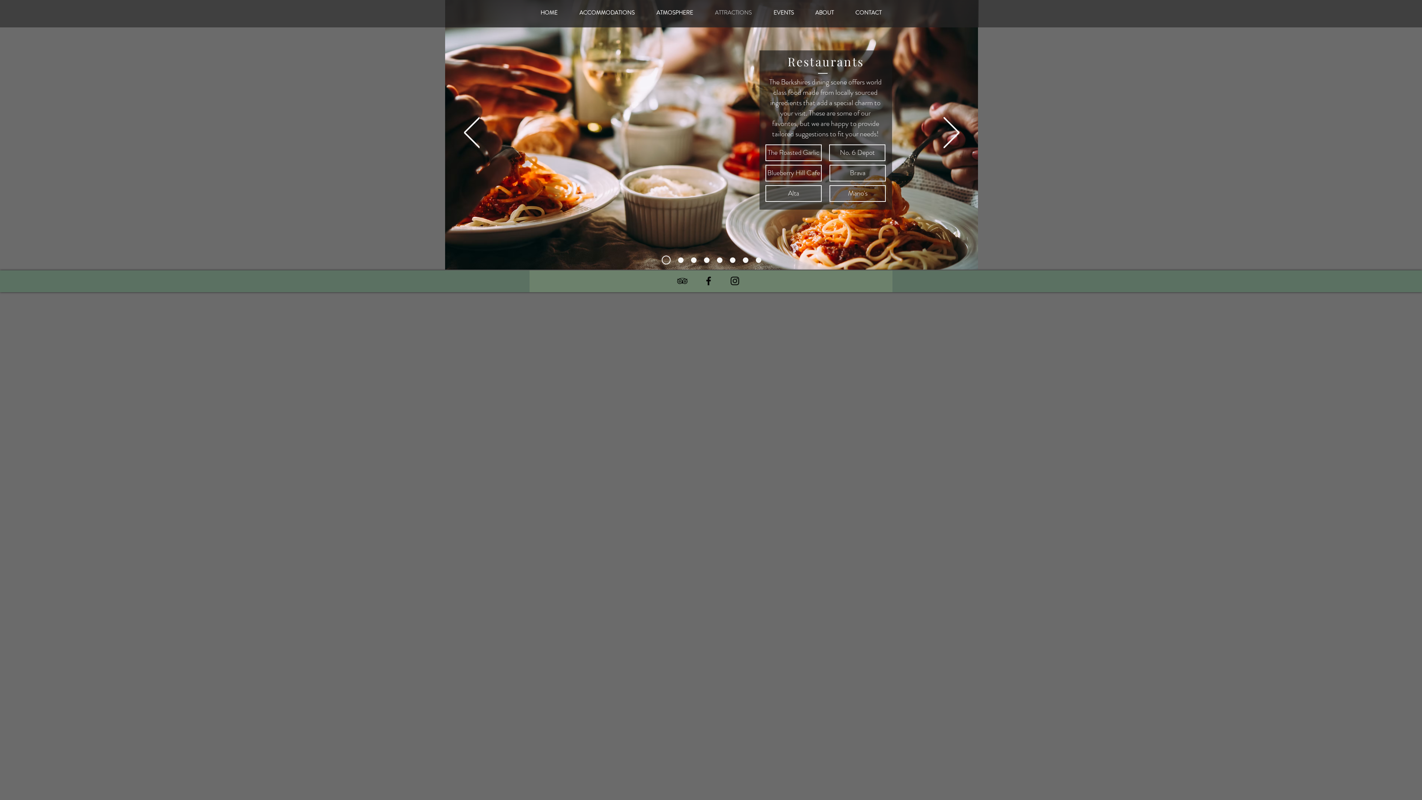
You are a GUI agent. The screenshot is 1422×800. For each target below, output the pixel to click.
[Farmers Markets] (758, 260)
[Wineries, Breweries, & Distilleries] (707, 260)
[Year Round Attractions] (694, 260)
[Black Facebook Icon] (708, 281)
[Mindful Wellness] (745, 260)
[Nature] (719, 260)
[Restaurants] (666, 260)
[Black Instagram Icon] (735, 281)
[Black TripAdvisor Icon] (682, 281)
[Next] (951, 133)
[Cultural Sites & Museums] (681, 260)
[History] (732, 260)
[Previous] (472, 133)
